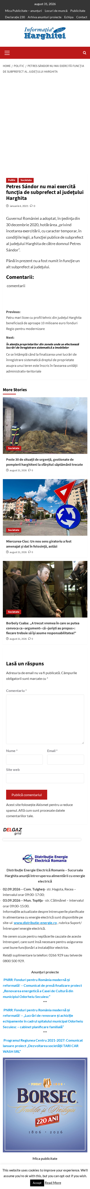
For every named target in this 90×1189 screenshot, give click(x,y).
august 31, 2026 (18, 470)
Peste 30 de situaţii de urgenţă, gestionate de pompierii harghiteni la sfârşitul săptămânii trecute (44, 462)
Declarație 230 (15, 17)
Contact (81, 17)
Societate (26, 180)
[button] (7, 52)
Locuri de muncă (56, 11)
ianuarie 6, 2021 (19, 206)
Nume (11, 750)
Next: (42, 354)
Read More (53, 1183)
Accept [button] (37, 1183)
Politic (12, 180)
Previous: (43, 320)
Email (52, 750)
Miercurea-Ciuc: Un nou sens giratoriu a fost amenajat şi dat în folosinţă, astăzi (38, 544)
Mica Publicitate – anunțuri (23, 11)
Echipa (68, 17)
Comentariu (16, 690)
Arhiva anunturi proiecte (44, 17)
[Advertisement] (45, 124)
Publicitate (77, 11)
